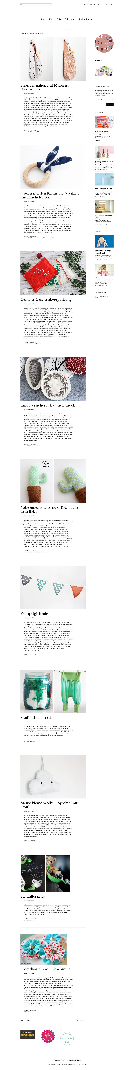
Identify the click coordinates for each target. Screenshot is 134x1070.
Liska (33, 93)
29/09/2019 (97, 277)
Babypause (26, 920)
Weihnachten (42, 343)
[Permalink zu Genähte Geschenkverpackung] (53, 294)
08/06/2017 (26, 130)
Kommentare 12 (33, 550)
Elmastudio (83, 1064)
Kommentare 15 (33, 840)
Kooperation (104, 4)
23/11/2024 (97, 159)
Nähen (38, 131)
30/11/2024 (97, 129)
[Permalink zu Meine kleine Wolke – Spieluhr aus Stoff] (53, 798)
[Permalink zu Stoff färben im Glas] (53, 712)
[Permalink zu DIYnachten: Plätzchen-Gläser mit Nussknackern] (104, 152)
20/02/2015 (26, 1010)
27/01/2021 (97, 249)
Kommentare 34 (103, 196)
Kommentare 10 (33, 130)
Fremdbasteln (26, 1011)
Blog (51, 19)
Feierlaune (70, 19)
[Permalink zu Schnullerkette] (45, 891)
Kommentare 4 (33, 236)
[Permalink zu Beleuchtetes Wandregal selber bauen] (104, 206)
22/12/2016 (26, 342)
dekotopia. (57, 1064)
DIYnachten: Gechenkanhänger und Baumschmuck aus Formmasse (103, 133)
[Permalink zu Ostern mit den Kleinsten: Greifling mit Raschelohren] (53, 188)
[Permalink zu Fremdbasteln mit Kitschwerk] (43, 964)
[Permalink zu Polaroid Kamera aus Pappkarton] (104, 270)
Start (43, 19)
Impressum (92, 4)
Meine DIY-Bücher (104, 296)
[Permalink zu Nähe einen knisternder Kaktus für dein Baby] (53, 502)
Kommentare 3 (33, 342)
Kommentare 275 (103, 169)
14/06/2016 (26, 740)
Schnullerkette (32, 896)
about (98, 4)
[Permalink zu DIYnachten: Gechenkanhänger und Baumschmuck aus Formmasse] (104, 122)
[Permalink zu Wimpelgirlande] (53, 608)
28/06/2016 (26, 654)
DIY (59, 19)
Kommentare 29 (103, 259)
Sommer (31, 656)
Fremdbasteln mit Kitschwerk (45, 969)
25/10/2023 (97, 214)
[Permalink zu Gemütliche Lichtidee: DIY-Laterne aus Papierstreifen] (104, 179)
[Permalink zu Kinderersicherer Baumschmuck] (53, 400)
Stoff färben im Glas (37, 718)
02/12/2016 (26, 444)
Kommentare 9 (33, 654)
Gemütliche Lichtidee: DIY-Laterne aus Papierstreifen (104, 189)
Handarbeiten (33, 131)
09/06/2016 (26, 840)
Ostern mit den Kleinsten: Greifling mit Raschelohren (49, 195)
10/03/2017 (26, 236)
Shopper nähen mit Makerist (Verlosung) (44, 87)
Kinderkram (39, 237)
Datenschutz (85, 4)
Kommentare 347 (103, 142)
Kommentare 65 (103, 224)
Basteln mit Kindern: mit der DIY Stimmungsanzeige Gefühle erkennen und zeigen (103, 252)
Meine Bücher (86, 19)
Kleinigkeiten (45, 237)
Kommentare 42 (103, 285)
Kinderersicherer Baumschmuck (47, 405)
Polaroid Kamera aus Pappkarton (104, 279)
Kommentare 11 (33, 740)
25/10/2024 (97, 187)
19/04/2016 (26, 918)
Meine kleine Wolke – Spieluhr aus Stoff (49, 805)
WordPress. (71, 1064)
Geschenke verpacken (31, 343)
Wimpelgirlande (34, 614)
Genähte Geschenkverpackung (46, 299)
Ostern (53, 237)
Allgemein (26, 131)
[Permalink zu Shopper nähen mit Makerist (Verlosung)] (53, 80)
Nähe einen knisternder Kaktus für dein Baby (49, 509)
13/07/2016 (26, 550)
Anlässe (25, 343)
